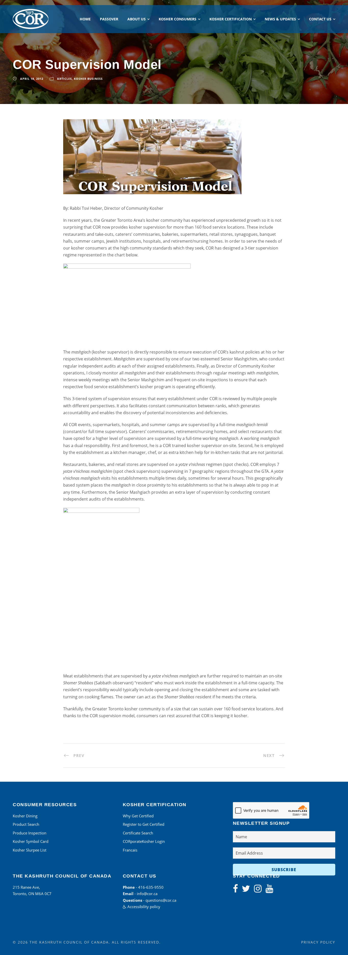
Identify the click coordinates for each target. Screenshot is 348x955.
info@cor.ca (147, 893)
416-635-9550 (151, 887)
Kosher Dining (25, 815)
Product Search (26, 824)
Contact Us (320, 19)
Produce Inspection (29, 832)
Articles (64, 79)
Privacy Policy (318, 942)
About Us (136, 19)
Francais (130, 850)
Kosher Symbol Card (30, 841)
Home (85, 19)
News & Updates (280, 19)
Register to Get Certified (143, 824)
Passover (109, 19)
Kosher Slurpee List (29, 850)
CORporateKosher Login (144, 841)
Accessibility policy (143, 906)
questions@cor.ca (160, 900)
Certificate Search (138, 832)
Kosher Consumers (177, 19)
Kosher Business (88, 79)
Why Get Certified (138, 815)
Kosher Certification (230, 19)
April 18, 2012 (31, 79)
